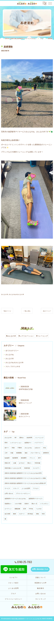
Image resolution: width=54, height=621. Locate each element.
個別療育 (23, 458)
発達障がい (8, 503)
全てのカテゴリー (12, 350)
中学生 (31, 509)
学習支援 (37, 463)
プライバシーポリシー (23, 493)
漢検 (37, 514)
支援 (11, 453)
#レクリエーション (26, 336)
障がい (30, 463)
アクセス (36, 488)
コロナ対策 (18, 503)
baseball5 (7, 458)
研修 (13, 448)
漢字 (39, 458)
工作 (6, 453)
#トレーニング (42, 336)
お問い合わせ (9, 493)
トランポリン (44, 503)
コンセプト (36, 468)
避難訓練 (17, 509)
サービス (7, 488)
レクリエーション (15, 443)
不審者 (20, 448)
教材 (14, 514)
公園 (14, 463)
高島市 (26, 503)
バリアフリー (38, 443)
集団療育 (15, 458)
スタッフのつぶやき (13, 366)
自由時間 (29, 437)
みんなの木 (4, 294)
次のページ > (47, 311)
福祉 (26, 453)
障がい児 (34, 503)
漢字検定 (30, 514)
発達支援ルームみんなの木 (13, 468)
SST (15, 437)
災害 (24, 509)
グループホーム (35, 453)
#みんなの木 (11, 336)
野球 (6, 443)
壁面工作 (7, 463)
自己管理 (7, 514)
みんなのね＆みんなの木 (16, 294)
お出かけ (37, 448)
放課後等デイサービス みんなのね (15, 498)
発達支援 (27, 468)
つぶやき (39, 509)
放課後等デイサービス (35, 498)
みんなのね (10, 354)
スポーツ (21, 514)
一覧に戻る (26, 311)
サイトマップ (40, 599)
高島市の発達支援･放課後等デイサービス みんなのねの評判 (23, 473)
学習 (43, 514)
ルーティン (8, 509)
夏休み (21, 437)
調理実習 (46, 453)
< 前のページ (7, 311)
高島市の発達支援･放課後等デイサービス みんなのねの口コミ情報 (25, 478)
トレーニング (39, 437)
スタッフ (16, 488)
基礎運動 (19, 453)
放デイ (7, 448)
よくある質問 (26, 488)
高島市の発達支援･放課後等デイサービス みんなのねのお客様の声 (25, 483)
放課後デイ (27, 443)
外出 (44, 448)
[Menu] (50, 3)
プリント (32, 458)
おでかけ (21, 463)
